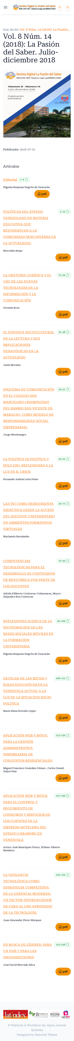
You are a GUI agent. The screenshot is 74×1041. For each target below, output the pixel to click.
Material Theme (46, 1034)
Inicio (7, 29)
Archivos (17, 29)
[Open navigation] (5, 7)
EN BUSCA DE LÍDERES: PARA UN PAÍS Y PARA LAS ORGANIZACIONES (27, 951)
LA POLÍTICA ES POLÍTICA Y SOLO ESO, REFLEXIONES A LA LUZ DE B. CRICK (28, 465)
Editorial (10, 180)
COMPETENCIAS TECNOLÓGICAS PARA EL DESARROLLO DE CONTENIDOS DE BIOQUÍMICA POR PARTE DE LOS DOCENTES (29, 573)
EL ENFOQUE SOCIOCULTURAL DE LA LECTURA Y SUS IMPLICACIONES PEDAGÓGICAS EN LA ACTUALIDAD (28, 344)
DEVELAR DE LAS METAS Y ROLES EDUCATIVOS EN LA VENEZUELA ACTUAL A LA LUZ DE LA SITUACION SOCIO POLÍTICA (27, 691)
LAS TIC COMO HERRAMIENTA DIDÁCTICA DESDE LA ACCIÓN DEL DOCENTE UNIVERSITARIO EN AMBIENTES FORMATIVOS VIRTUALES (29, 516)
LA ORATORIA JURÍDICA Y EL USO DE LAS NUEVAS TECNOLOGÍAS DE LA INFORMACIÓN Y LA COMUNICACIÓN (27, 287)
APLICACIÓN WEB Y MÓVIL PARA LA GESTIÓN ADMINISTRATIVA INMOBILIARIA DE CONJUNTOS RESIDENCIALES (27, 748)
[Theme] (68, 7)
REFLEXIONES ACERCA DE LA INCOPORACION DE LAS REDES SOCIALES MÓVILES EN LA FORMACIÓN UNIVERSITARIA (28, 633)
